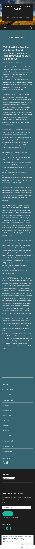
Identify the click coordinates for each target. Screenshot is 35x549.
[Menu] (5, 27)
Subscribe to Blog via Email (12, 493)
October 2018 (7, 451)
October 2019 (7, 410)
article (23, 72)
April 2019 (5, 425)
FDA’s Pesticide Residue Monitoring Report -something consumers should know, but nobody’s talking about (17, 53)
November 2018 (7, 446)
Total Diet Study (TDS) (16, 207)
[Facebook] (7, 462)
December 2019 (7, 400)
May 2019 (5, 420)
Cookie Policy (9, 541)
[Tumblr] (10, 528)
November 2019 (7, 405)
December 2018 (7, 441)
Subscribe (8, 514)
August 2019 (6, 415)
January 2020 (6, 395)
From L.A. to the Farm (17, 8)
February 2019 (7, 436)
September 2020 (7, 390)
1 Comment (20, 62)
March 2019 (6, 431)
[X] (3, 462)
